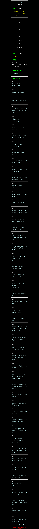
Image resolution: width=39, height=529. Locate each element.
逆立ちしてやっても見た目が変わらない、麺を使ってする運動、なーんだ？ (19, 386)
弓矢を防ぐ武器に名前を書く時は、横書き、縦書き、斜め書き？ (19, 502)
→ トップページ (19, 525)
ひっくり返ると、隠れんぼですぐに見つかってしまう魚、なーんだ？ (19, 450)
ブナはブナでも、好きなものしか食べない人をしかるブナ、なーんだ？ (19, 328)
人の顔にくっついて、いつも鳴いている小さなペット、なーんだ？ (19, 357)
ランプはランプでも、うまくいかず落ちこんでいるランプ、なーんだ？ (19, 440)
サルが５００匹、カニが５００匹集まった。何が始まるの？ (19, 285)
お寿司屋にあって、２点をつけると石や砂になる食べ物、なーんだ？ (19, 430)
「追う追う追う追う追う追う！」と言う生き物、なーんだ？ (19, 339)
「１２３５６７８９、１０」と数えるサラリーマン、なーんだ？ (19, 258)
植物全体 (16, 73)
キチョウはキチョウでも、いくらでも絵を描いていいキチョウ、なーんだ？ (19, 376)
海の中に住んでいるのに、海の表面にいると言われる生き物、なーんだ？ (19, 248)
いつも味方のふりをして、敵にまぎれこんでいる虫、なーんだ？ (19, 110)
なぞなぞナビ (19, 2)
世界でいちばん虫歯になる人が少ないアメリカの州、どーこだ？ (19, 237)
